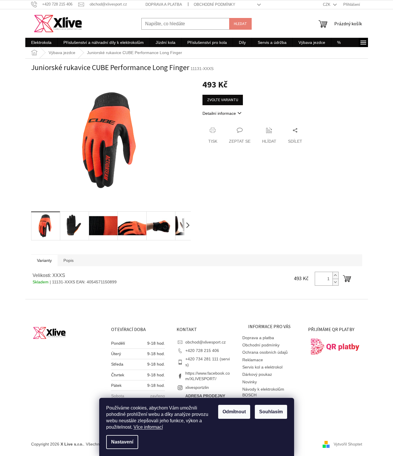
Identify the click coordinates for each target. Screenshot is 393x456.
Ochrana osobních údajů (265, 352)
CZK (327, 4)
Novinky (249, 382)
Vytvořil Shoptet (348, 443)
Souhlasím (271, 411)
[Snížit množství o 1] (335, 282)
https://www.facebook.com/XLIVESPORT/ (207, 376)
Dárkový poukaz (257, 374)
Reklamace (252, 359)
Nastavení (122, 441)
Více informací (148, 427)
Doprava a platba (163, 4)
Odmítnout (234, 411)
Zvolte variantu (222, 100)
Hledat (240, 24)
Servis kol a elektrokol (262, 367)
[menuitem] (41, 42)
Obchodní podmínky (214, 4)
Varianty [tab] (44, 260)
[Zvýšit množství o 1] (335, 275)
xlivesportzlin (197, 387)
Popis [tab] (68, 260)
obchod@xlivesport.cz (205, 342)
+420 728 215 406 (202, 350)
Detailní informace (219, 113)
